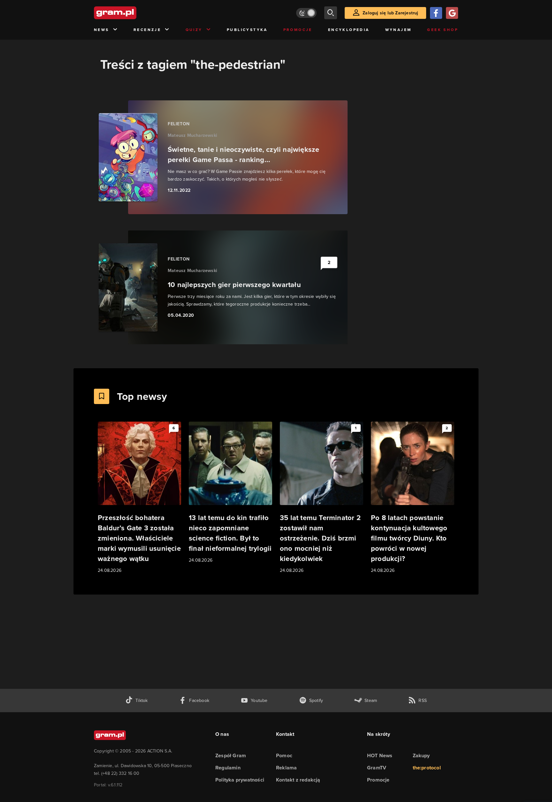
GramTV (376, 767)
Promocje (297, 30)
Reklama (286, 767)
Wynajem (398, 30)
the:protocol (427, 767)
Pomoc (284, 755)
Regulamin (228, 767)
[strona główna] (131, 12)
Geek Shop (442, 30)
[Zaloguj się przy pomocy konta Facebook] (436, 13)
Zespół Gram (230, 755)
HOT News (380, 755)
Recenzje (147, 30)
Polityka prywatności (239, 779)
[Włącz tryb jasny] (306, 13)
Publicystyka (247, 30)
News (101, 30)
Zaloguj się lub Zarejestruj (390, 13)
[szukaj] (330, 12)
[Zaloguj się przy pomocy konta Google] (452, 13)
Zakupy (421, 755)
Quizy (194, 30)
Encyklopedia (349, 30)
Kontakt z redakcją (298, 779)
